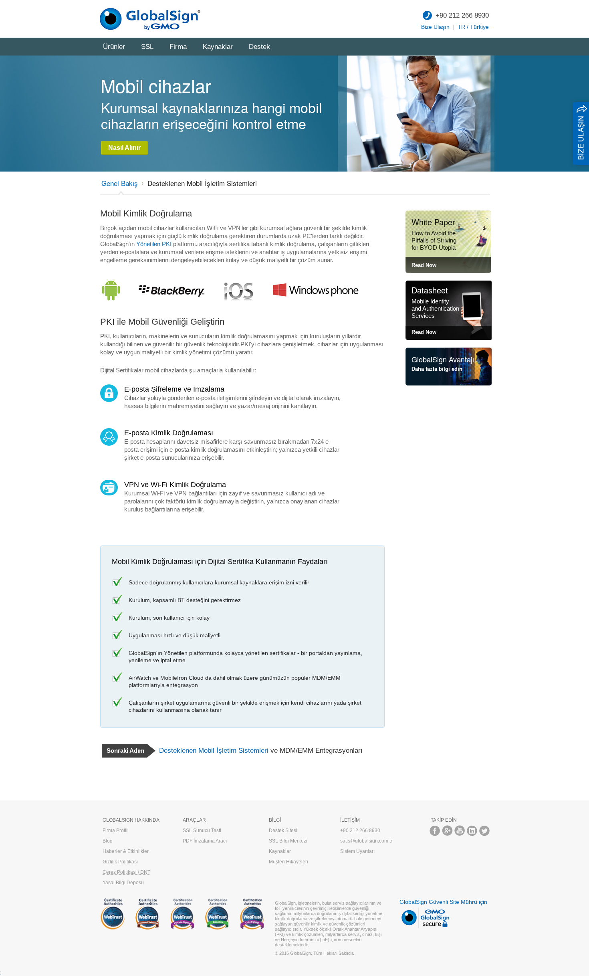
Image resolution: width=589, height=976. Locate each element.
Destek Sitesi (283, 830)
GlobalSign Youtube (459, 830)
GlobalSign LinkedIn (472, 830)
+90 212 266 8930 (462, 15)
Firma (178, 47)
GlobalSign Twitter (484, 830)
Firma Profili (116, 830)
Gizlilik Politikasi (120, 862)
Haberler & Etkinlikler (126, 851)
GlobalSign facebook (435, 830)
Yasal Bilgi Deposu (123, 882)
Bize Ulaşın (435, 27)
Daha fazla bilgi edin (436, 369)
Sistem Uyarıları (357, 851)
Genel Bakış (119, 183)
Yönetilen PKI (153, 243)
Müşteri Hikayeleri (288, 862)
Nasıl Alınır (124, 147)
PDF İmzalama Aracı (205, 841)
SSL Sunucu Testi (202, 830)
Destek (259, 47)
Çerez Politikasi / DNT (126, 872)
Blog (108, 841)
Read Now (423, 265)
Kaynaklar (218, 47)
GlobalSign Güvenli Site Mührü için (443, 902)
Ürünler (114, 47)
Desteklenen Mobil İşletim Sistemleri (202, 183)
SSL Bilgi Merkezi (288, 841)
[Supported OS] (115, 278)
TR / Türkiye (473, 27)
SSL (147, 47)
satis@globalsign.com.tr (366, 841)
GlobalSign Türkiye (152, 19)
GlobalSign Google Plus (447, 830)
